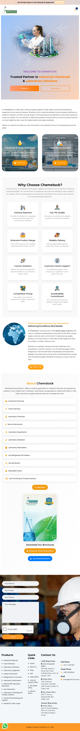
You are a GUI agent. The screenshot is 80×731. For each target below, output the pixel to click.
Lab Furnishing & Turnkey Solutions (22, 478)
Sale (31, 673)
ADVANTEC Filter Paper (12, 703)
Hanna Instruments (15, 424)
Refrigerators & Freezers (13, 677)
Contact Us (25, 88)
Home (32, 663)
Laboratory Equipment (12, 670)
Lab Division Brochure (41, 558)
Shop (32, 670)
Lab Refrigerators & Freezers (19, 455)
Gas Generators (14, 463)
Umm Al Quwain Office (33, 681)
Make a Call (37, 367)
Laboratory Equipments (17, 432)
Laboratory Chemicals (16, 416)
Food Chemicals (14, 409)
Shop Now (59, 2)
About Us (33, 667)
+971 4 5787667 (68, 665)
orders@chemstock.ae (71, 679)
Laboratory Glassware (16, 440)
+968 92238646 (68, 672)
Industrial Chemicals (16, 401)
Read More (21, 163)
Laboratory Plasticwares (17, 447)
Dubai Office (34, 677)
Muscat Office (31, 692)
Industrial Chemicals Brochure (41, 551)
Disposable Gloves (15, 471)
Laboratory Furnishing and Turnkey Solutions (12, 693)
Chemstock (35, 125)
